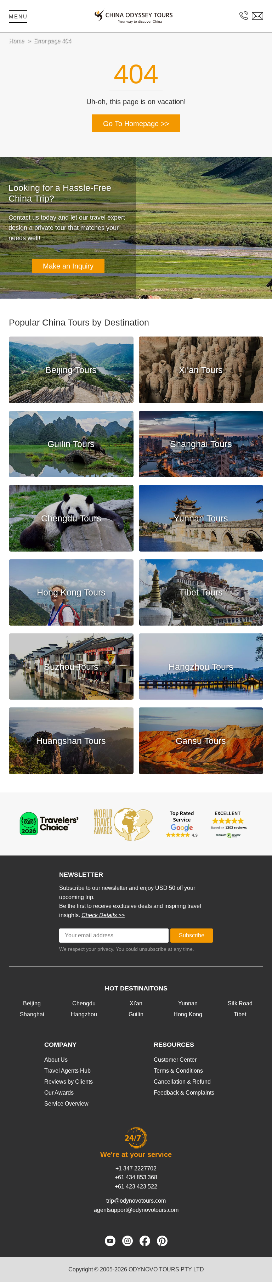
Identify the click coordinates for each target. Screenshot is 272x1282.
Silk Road (240, 1003)
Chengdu (84, 1003)
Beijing (32, 1003)
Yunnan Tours (201, 518)
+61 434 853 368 (136, 1177)
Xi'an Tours (201, 370)
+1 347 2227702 (136, 1168)
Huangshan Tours (71, 741)
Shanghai (32, 1014)
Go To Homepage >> (136, 124)
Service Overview (66, 1104)
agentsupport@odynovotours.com (136, 1210)
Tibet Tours (201, 592)
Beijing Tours (71, 370)
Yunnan (188, 1003)
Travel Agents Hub (67, 1071)
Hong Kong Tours (71, 592)
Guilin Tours (71, 444)
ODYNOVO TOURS (154, 1269)
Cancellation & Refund (182, 1082)
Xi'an (136, 1003)
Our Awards (59, 1093)
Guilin (136, 1014)
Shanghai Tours (201, 444)
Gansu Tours (201, 741)
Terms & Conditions (178, 1071)
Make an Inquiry (68, 266)
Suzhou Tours (71, 667)
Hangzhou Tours (201, 667)
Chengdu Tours (71, 518)
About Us (56, 1060)
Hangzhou (84, 1014)
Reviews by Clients (68, 1082)
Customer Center (175, 1060)
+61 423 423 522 (136, 1187)
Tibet (240, 1014)
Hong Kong (188, 1014)
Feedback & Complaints (184, 1093)
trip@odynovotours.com (136, 1201)
